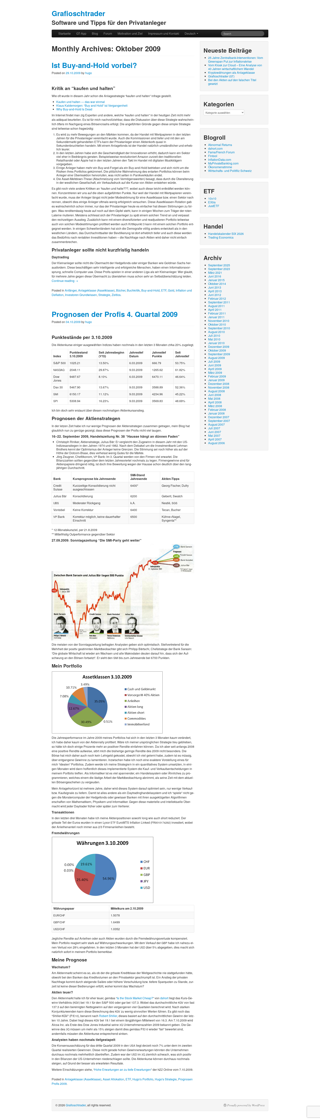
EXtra (212, 202)
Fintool (212, 156)
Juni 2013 (214, 287)
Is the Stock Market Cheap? (135, 998)
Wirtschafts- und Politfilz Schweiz (230, 171)
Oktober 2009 (217, 350)
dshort (164, 998)
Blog (95, 33)
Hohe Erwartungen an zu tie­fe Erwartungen (122, 1069)
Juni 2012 (214, 295)
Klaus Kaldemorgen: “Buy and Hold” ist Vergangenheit (91, 105)
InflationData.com (219, 159)
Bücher (120, 290)
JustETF (213, 206)
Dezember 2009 (218, 347)
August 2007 (216, 424)
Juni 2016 (214, 276)
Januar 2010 (216, 343)
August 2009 (216, 358)
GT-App (81, 33)
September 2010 (219, 328)
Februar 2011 (217, 313)
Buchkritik (133, 290)
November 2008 (218, 387)
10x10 (212, 198)
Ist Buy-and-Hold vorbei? (94, 65)
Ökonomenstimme (220, 167)
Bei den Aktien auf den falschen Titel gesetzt (232, 82)
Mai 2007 (214, 435)
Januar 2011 (216, 317)
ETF (163, 290)
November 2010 (218, 321)
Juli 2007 (214, 428)
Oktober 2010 (217, 324)
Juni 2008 (214, 395)
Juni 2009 (214, 365)
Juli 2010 (214, 335)
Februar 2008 (217, 409)
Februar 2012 (217, 298)
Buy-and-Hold (150, 290)
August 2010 (216, 332)
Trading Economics (221, 237)
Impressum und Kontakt (163, 33)
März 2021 (215, 272)
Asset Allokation (113, 1079)
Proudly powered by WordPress (246, 1105)
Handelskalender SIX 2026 (226, 234)
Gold (171, 290)
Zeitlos (116, 295)
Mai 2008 (214, 398)
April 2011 (215, 309)
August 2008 (216, 391)
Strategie (104, 295)
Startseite (64, 33)
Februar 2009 (217, 376)
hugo (88, 73)
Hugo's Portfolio (142, 1079)
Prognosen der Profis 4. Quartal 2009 (115, 314)
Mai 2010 (214, 339)
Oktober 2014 (217, 284)
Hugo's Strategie (166, 1079)
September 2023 (219, 269)
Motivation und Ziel (130, 33)
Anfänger (71, 290)
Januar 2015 (216, 280)
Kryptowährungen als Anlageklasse (231, 72)
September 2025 (219, 265)
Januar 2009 (216, 380)
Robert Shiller (108, 1016)
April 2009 (215, 369)
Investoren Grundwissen (81, 295)
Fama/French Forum (221, 152)
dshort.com (215, 148)
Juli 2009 (214, 361)
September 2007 (219, 421)
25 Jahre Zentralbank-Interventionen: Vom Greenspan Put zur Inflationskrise (235, 60)
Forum (108, 33)
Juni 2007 (214, 432)
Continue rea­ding (65, 281)
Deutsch (190, 33)
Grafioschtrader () (221, 76)
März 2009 (215, 372)
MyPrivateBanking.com (223, 163)
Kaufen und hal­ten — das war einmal (80, 102)
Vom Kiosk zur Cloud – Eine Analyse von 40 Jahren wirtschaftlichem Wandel (235, 67)
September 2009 (219, 354)
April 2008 (215, 402)
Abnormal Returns (220, 145)
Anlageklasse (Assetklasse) (96, 290)
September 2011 (219, 302)
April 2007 (215, 439)
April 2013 (215, 291)
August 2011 (216, 306)
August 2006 (216, 443)
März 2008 (215, 406)
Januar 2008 (216, 413)
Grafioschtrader (76, 1105)
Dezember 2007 (218, 417)
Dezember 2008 (218, 384)
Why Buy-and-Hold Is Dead (74, 109)
